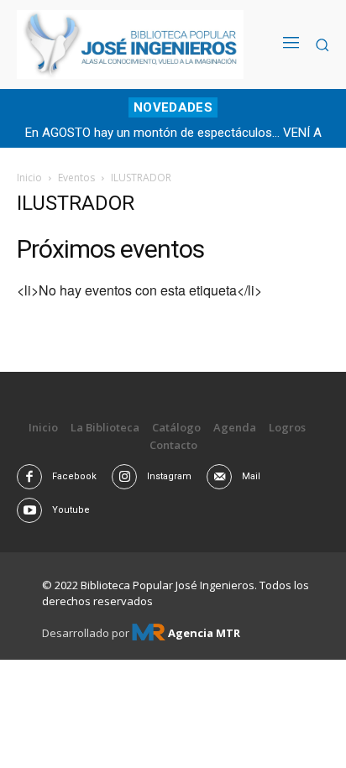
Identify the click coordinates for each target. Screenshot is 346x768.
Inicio (29, 177)
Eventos (76, 177)
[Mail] (219, 476)
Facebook (74, 476)
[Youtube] (29, 510)
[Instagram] (124, 476)
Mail (251, 476)
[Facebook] (29, 476)
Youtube (71, 509)
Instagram (169, 476)
